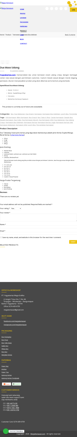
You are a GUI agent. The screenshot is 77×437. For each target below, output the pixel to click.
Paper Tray (5, 372)
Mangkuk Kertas (7, 355)
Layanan (23, 18)
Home (22, 9)
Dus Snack (30, 114)
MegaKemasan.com (37, 434)
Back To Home (70, 35)
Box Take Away (7, 343)
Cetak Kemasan (57, 117)
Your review (5, 213)
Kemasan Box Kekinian (51, 114)
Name (3, 224)
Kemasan (38, 114)
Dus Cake (17, 120)
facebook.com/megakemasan (15, 321)
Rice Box (4, 352)
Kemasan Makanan (7, 125)
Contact (23, 43)
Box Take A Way (44, 117)
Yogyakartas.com (8, 75)
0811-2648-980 (12, 405)
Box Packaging (6, 337)
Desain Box (68, 117)
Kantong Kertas (7, 375)
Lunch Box (65, 114)
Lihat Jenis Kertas (17, 135)
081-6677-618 (12, 403)
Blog (22, 39)
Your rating (5, 208)
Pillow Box (5, 349)
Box (12, 114)
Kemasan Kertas (30, 122)
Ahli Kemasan (11, 117)
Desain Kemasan (6, 120)
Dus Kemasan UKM (46, 120)
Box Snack (33, 117)
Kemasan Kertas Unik (64, 122)
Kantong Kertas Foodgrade (10, 378)
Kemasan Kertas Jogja (46, 122)
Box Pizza (5, 340)
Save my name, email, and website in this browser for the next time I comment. (31, 237)
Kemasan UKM (21, 125)
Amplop (4, 369)
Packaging (24, 22)
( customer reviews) (17, 71)
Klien (22, 35)
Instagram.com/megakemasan (15, 325)
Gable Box (5, 346)
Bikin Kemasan (22, 117)
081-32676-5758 (13, 410)
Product (23, 31)
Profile (22, 13)
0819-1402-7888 (13, 408)
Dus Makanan (19, 114)
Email (2, 231)
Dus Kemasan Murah (30, 120)
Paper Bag (23, 26)
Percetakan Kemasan (45, 125)
